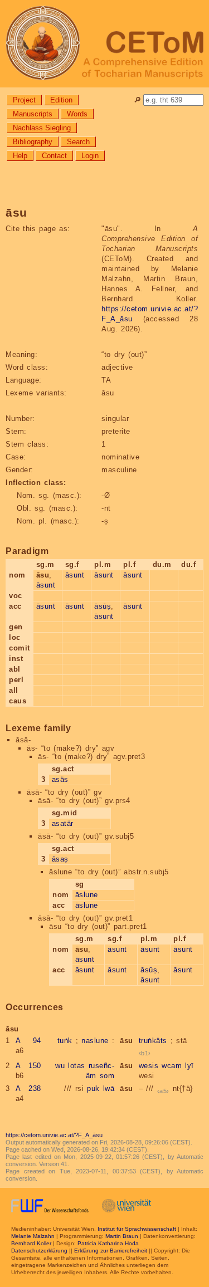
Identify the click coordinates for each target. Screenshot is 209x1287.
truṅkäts (153, 1040)
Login (90, 155)
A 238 (28, 1088)
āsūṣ (102, 606)
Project (24, 100)
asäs (60, 779)
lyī (189, 1065)
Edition (61, 100)
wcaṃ (172, 1065)
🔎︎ (137, 100)
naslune (95, 1040)
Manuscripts (32, 114)
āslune (86, 894)
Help (20, 155)
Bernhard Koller (31, 1243)
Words (77, 114)
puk (93, 1088)
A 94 (28, 1040)
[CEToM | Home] (104, 43)
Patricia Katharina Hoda (108, 1243)
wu (60, 1065)
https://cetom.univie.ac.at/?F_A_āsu (54, 1135)
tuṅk (64, 1040)
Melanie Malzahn (33, 1236)
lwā (109, 1088)
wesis (149, 1065)
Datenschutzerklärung (39, 1250)
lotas (76, 1065)
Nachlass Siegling (42, 128)
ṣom (107, 1075)
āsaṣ (60, 859)
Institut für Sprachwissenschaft (137, 1229)
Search (78, 142)
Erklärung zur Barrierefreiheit (110, 1250)
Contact (54, 155)
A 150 (28, 1065)
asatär (63, 823)
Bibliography (32, 142)
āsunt (46, 585)
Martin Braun (121, 1236)
